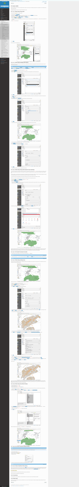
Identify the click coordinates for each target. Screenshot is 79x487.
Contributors (2, 14)
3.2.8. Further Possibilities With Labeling (5, 36)
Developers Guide (2, 63)
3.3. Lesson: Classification (4, 39)
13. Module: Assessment (3, 48)
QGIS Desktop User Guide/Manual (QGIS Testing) (4, 18)
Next (45, 3)
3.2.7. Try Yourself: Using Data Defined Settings (5, 35)
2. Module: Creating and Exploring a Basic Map (4, 23)
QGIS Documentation (4, 1)
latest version (21, 0)
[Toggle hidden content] (44, 255)
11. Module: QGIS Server (3, 46)
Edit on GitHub (45, 1)
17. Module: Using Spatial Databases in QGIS (4, 53)
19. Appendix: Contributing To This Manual (4, 56)
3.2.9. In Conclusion (3, 37)
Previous (13, 3)
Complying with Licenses (3, 15)
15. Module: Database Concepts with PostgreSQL (4, 50)
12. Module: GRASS (3, 47)
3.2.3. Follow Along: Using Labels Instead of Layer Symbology (5, 29)
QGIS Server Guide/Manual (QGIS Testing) (4, 19)
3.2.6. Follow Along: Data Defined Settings (5, 33)
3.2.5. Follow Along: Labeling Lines (5, 32)
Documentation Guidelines (3, 60)
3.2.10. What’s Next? (3, 38)
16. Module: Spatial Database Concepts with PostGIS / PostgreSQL (4, 52)
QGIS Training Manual (14, 1)
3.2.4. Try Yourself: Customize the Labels (5, 30)
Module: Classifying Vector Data (21, 1)
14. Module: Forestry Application (4, 49)
